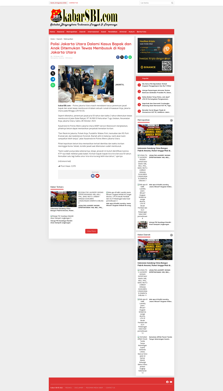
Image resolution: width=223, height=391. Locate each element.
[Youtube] (97, 176)
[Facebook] (93, 176)
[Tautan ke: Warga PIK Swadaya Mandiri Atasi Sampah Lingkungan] (142, 225)
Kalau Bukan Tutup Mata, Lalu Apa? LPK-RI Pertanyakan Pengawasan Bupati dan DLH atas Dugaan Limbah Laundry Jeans (156, 98)
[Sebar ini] (118, 57)
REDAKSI (68, 388)
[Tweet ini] (122, 57)
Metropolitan (54, 58)
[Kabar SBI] (84, 17)
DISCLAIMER (78, 388)
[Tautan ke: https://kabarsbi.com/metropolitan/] (171, 120)
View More (91, 231)
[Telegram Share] (126, 57)
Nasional (61, 58)
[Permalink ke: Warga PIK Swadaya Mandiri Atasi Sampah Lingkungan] (64, 217)
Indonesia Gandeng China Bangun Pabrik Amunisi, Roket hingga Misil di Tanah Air (62, 210)
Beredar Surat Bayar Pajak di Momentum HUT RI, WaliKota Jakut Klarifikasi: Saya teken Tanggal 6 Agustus (155, 111)
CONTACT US (110, 388)
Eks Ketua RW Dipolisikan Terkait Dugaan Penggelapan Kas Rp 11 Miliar (156, 85)
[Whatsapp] (130, 57)
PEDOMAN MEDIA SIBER (94, 388)
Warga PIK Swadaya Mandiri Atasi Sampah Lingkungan (61, 222)
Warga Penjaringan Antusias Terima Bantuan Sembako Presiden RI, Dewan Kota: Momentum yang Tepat (157, 91)
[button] (172, 3)
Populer (145, 78)
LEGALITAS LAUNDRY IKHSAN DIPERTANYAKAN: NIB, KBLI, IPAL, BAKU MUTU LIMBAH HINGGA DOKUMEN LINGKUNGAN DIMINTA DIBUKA (90, 207)
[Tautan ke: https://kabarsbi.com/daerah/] (171, 235)
